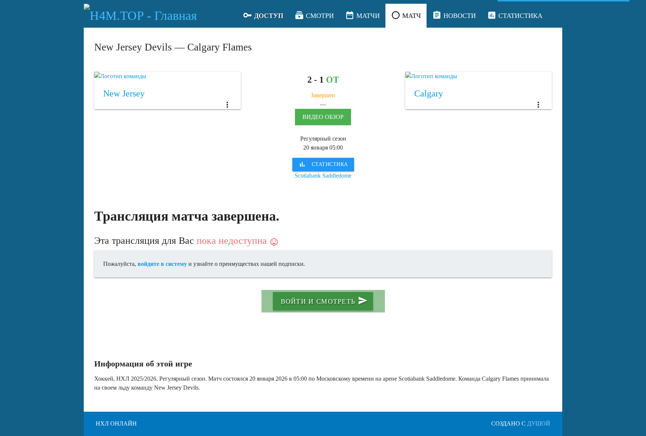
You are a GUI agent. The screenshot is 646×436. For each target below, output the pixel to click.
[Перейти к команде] (167, 76)
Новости (454, 15)
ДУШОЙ (538, 423)
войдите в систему (162, 264)
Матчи (362, 15)
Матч (406, 15)
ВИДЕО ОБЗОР (323, 117)
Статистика (514, 15)
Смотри (314, 15)
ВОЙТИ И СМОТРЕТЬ (324, 300)
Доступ (263, 15)
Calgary (428, 93)
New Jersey (124, 93)
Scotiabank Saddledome (323, 175)
